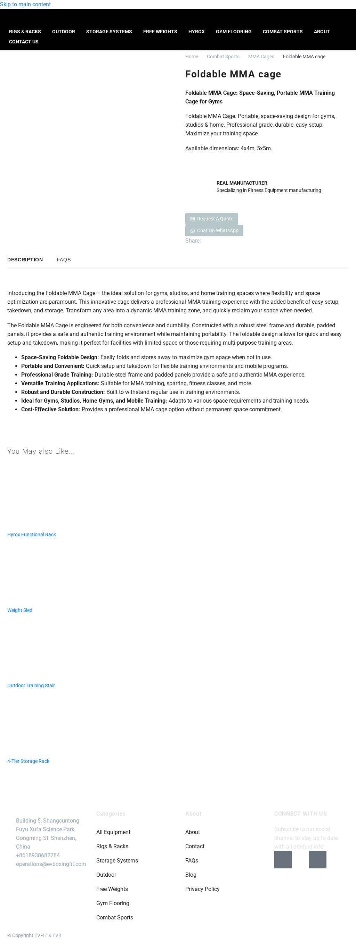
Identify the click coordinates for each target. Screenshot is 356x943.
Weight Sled (19, 610)
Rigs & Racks (25, 31)
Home (191, 56)
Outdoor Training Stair (31, 685)
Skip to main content (25, 4)
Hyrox (196, 31)
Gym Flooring (234, 31)
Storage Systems (109, 31)
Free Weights (160, 31)
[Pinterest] (216, 241)
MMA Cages (261, 56)
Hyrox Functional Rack (31, 534)
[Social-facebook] (283, 859)
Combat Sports (283, 31)
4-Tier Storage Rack (28, 761)
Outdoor (63, 31)
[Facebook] (205, 241)
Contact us (24, 41)
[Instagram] (300, 859)
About (322, 31)
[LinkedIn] (226, 241)
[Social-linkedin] (317, 859)
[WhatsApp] (237, 241)
